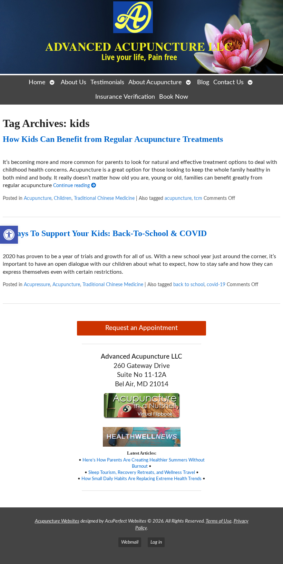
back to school (188, 284)
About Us (73, 82)
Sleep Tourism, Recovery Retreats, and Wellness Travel (141, 472)
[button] (9, 235)
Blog (203, 82)
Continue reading (72, 185)
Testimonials (107, 82)
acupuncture (178, 198)
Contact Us (228, 82)
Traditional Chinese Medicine (104, 198)
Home (37, 82)
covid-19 (216, 284)
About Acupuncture (155, 82)
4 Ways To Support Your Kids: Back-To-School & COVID (105, 233)
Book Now (173, 97)
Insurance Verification (125, 97)
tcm (198, 198)
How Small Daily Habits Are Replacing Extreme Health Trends (141, 479)
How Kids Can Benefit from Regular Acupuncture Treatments (113, 139)
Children (62, 198)
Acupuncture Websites (57, 521)
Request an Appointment (141, 328)
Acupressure (37, 284)
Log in (156, 542)
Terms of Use (219, 521)
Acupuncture (37, 198)
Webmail (129, 542)
